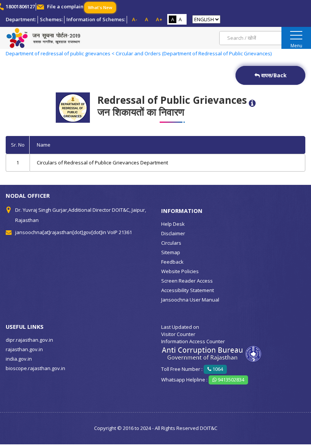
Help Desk (173, 223)
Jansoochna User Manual (190, 299)
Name (43, 144)
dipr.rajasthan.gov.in (29, 339)
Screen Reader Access (187, 280)
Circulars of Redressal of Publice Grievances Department (102, 162)
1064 (217, 369)
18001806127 (20, 6)
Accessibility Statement (187, 290)
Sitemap (170, 252)
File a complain (65, 6)
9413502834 (230, 379)
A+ (159, 19)
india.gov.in (19, 358)
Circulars (171, 242)
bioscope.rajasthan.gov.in (35, 368)
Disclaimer (173, 233)
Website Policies (180, 271)
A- (134, 19)
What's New (100, 7)
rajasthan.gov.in (24, 349)
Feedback (172, 261)
